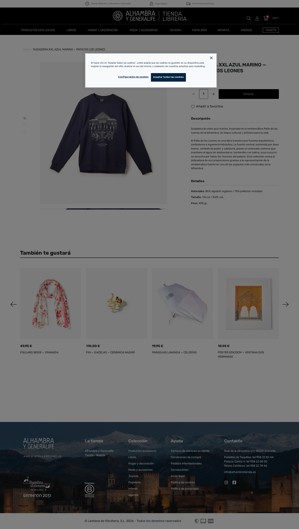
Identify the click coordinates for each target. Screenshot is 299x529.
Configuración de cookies (133, 77)
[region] (151, 70)
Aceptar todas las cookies (168, 77)
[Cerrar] (211, 57)
